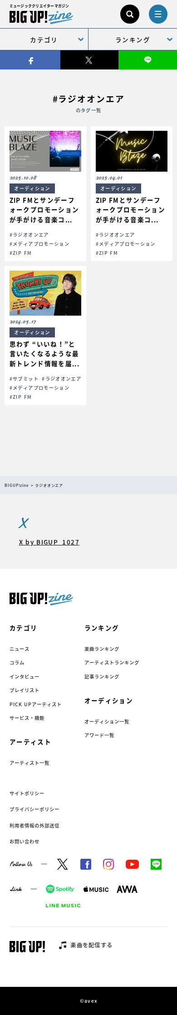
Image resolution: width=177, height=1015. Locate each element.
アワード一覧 (99, 735)
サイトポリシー (27, 793)
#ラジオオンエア (29, 234)
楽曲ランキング (101, 648)
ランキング (132, 39)
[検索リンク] (129, 14)
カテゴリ (44, 39)
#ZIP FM (21, 252)
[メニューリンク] (158, 14)
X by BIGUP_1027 (49, 541)
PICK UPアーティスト (36, 704)
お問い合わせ (24, 841)
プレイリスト (24, 690)
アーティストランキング (111, 662)
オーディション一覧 (106, 721)
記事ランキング (101, 676)
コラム (17, 662)
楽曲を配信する (91, 945)
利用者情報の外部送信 (34, 825)
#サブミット (24, 378)
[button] (45, 193)
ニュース (20, 648)
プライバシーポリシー (34, 809)
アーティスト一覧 (29, 762)
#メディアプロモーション (39, 243)
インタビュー (24, 676)
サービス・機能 (27, 717)
